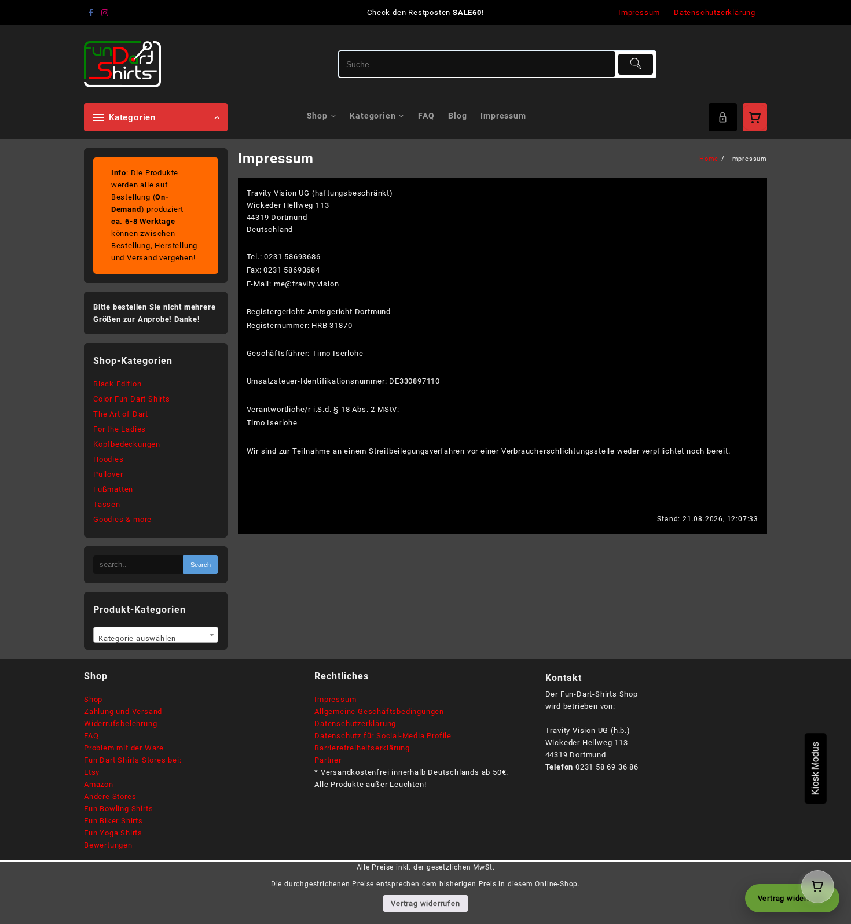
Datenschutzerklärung (355, 723)
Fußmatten (113, 489)
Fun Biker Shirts (113, 820)
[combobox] (155, 635)
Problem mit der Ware (124, 747)
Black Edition (117, 384)
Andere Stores (110, 796)
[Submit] (636, 64)
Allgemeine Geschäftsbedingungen (379, 711)
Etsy (92, 772)
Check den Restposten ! (425, 12)
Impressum (335, 699)
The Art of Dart (120, 414)
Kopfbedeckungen (126, 444)
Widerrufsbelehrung (120, 723)
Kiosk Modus (815, 768)
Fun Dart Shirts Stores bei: (133, 760)
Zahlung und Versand (123, 711)
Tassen (106, 504)
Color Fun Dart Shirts (131, 399)
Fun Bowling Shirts (118, 808)
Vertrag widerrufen (425, 903)
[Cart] (755, 117)
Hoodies (108, 459)
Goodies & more (122, 519)
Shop (93, 699)
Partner (328, 760)
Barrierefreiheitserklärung (362, 747)
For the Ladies (119, 429)
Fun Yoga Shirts (113, 833)
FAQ (91, 735)
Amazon (98, 784)
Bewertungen (108, 845)
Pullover (108, 474)
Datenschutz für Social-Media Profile (383, 735)
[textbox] (156, 638)
